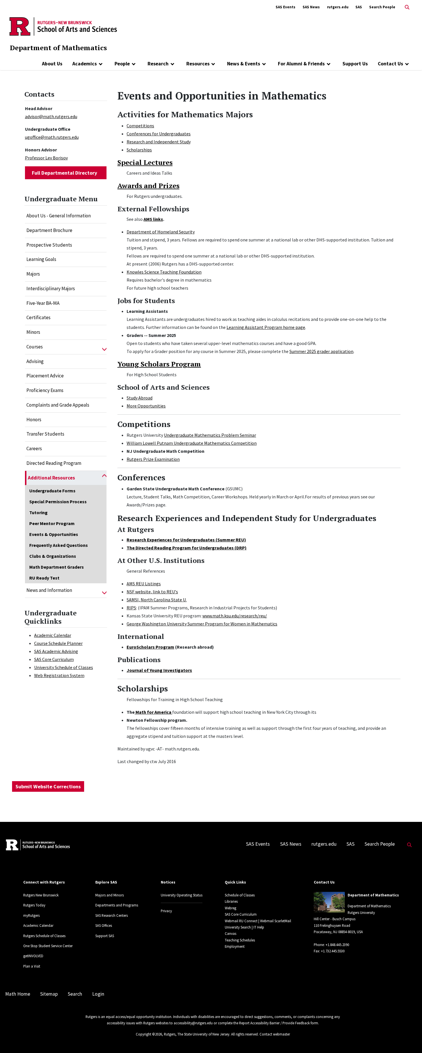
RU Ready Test (44, 578)
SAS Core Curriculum (54, 659)
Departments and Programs (116, 905)
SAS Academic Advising (56, 651)
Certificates (38, 317)
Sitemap (49, 994)
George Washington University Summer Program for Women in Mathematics (202, 624)
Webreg (230, 908)
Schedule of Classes (240, 895)
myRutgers (31, 915)
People (122, 64)
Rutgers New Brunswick (41, 895)
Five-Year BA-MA (42, 303)
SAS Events (285, 7)
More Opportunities (146, 406)
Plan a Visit (31, 966)
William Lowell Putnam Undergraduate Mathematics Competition (192, 443)
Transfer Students (45, 434)
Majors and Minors (109, 895)
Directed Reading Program (53, 463)
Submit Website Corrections (48, 786)
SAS (358, 7)
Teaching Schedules (240, 940)
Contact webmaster (275, 1034)
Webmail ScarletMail (275, 921)
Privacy (166, 910)
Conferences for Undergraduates (159, 133)
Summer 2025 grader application (321, 351)
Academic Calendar (52, 635)
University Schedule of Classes (63, 667)
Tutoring (38, 512)
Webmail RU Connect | (242, 921)
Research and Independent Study (159, 142)
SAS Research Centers (111, 915)
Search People (382, 7)
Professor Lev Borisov (46, 158)
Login (98, 994)
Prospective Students (49, 245)
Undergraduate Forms (52, 491)
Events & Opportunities (53, 534)
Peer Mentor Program (52, 523)
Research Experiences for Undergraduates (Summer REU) (186, 540)
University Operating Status (181, 895)
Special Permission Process (58, 501)
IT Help (258, 927)
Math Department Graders (56, 567)
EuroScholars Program (150, 647)
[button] (104, 347)
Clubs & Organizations (52, 556)
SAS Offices (103, 925)
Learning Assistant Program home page (266, 327)
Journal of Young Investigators (159, 670)
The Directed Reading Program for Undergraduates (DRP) (187, 548)
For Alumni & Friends (301, 64)
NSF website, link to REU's (152, 591)
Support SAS (104, 935)
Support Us (355, 64)
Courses (34, 347)
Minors (33, 332)
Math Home (17, 994)
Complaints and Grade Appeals (57, 405)
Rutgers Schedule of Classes (44, 935)
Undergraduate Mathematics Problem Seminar (210, 435)
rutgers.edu (338, 7)
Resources (198, 64)
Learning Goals (41, 259)
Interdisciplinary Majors (50, 288)
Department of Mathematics (58, 47)
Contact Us (390, 64)
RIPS (131, 608)
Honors (33, 419)
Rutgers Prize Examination (153, 459)
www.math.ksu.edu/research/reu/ (234, 616)
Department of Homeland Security (161, 232)
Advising (35, 361)
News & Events (243, 64)
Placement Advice (45, 376)
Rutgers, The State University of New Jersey (196, 1034)
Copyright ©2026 (149, 1034)
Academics (84, 64)
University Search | (239, 927)
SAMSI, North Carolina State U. (157, 599)
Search (75, 994)
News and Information (49, 590)
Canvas (230, 933)
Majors (33, 274)
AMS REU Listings (144, 583)
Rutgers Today (34, 905)
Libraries (231, 901)
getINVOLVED (33, 955)
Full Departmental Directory (64, 172)
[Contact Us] (407, 63)
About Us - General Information (58, 215)
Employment (235, 946)
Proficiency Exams (44, 390)
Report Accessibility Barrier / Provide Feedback (274, 1023)
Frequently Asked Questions (58, 545)
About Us (52, 64)
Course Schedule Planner (58, 643)
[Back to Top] (409, 1039)
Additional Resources (51, 478)
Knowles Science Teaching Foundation (164, 272)
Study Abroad (139, 398)
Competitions (140, 125)
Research (158, 64)
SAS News (311, 7)
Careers (34, 448)
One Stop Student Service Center (48, 945)
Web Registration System (59, 675)
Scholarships (139, 150)
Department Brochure (49, 230)
